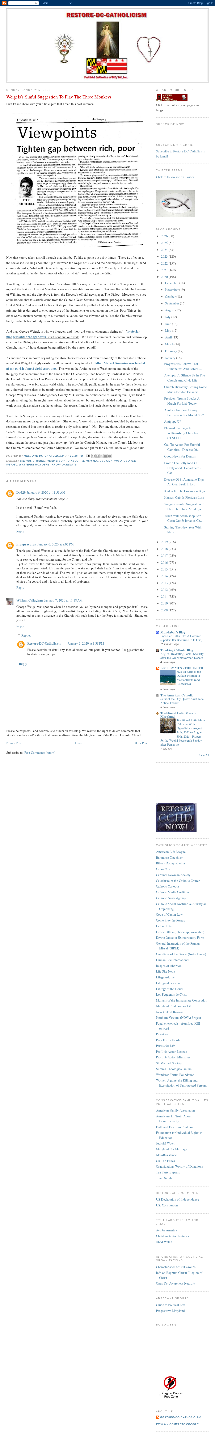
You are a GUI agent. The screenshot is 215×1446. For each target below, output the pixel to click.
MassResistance (166, 1154)
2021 (165, 270)
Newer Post (13, 743)
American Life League (171, 851)
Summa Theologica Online (173, 1068)
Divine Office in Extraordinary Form (180, 937)
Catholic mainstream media (43, 460)
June (168, 323)
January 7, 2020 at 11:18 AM (63, 600)
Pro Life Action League (171, 1051)
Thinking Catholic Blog (176, 650)
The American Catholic (176, 695)
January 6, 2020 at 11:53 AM (46, 492)
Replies (26, 635)
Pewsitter (162, 1034)
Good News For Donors (180, 456)
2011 (165, 596)
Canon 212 (163, 869)
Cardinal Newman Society (173, 874)
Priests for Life (165, 1045)
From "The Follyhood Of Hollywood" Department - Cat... (182, 467)
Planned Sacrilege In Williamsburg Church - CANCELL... (181, 433)
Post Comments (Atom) (39, 752)
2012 (165, 589)
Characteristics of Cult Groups (175, 1266)
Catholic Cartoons (168, 886)
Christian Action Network (172, 1236)
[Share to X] (101, 456)
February (171, 351)
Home (77, 743)
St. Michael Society (169, 1063)
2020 (165, 276)
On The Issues (165, 1160)
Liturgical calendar (168, 983)
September (172, 303)
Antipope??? (172, 421)
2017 (165, 555)
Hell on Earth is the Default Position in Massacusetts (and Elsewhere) (189, 677)
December (172, 283)
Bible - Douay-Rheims (170, 863)
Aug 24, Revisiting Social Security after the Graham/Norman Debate (181, 656)
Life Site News (165, 971)
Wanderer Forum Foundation (175, 1074)
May (168, 330)
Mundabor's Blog (172, 632)
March (169, 344)
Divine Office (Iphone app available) (180, 931)
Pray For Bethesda (168, 1040)
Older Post (141, 743)
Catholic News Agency (171, 897)
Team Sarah (164, 1178)
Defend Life (164, 926)
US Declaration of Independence (177, 1199)
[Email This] (93, 456)
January (170, 357)
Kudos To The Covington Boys (184, 491)
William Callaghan (29, 600)
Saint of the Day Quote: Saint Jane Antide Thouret (182, 701)
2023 (165, 256)
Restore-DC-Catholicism (44, 643)
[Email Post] (87, 455)
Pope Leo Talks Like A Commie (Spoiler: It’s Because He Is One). (181, 638)
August (170, 310)
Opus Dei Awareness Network (175, 1283)
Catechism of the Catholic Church (178, 880)
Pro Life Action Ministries (173, 1057)
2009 (165, 610)
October (170, 296)
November (172, 289)
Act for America (166, 1230)
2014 (165, 576)
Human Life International (172, 959)
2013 (165, 583)
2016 (165, 562)
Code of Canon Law (169, 914)
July (168, 317)
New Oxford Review (169, 1011)
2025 (165, 242)
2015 (165, 569)
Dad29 (21, 492)
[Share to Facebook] (105, 456)
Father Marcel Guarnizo (101, 460)
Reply (20, 531)
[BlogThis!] (97, 456)
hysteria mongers (34, 464)
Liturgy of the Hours (169, 988)
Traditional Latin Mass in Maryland (178, 715)
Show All (204, 754)
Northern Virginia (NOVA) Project (178, 1017)
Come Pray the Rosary (170, 920)
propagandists (64, 464)
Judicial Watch (165, 1143)
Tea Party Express (168, 1172)
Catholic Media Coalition (172, 892)
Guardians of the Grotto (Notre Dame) (181, 954)
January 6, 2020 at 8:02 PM (55, 544)
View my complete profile (177, 1424)
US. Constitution (167, 1205)
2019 (165, 542)
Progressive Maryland (170, 1310)
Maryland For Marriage (171, 1149)
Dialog (73, 460)
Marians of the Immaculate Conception (181, 1000)
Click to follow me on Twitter (175, 176)
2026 (165, 236)
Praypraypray (26, 544)
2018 (165, 549)
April (169, 337)
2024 (165, 249)
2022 (165, 263)
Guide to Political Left (170, 1304)
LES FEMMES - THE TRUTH (181, 667)
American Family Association (175, 1110)
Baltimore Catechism (169, 857)
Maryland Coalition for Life (174, 1006)
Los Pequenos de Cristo (171, 994)
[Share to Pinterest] (109, 456)
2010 (165, 603)
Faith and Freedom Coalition (175, 1127)
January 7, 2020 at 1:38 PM (86, 643)
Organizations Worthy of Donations (179, 1166)
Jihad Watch (164, 1241)
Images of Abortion (169, 965)
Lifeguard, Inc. (166, 977)
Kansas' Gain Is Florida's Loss (184, 497)
